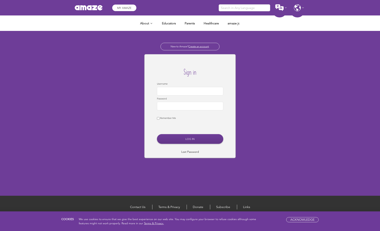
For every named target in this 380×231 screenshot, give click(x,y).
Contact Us (137, 207)
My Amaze (124, 8)
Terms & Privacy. (154, 223)
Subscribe (223, 207)
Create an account (198, 46)
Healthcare (211, 23)
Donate (198, 207)
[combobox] (244, 7)
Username (162, 83)
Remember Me (168, 117)
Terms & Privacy (169, 207)
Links (246, 207)
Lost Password (190, 152)
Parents (190, 23)
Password (162, 98)
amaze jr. (234, 23)
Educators (169, 23)
